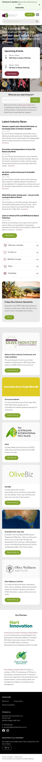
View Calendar (12, 74)
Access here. (19, 7)
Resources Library (25, 105)
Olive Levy (5, 701)
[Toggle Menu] (37, 15)
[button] (39, 5)
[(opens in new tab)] (21, 342)
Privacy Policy (18, 701)
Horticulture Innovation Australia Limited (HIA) (20, 633)
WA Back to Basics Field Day (19, 67)
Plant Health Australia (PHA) (14, 670)
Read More (5, 143)
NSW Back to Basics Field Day (20, 58)
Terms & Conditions (8, 705)
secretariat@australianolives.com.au (15, 727)
